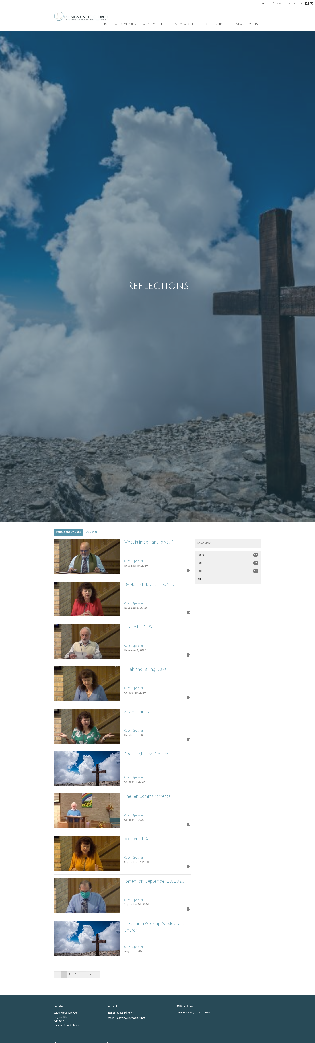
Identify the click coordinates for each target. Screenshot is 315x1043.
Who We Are (123, 24)
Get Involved (216, 24)
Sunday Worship (184, 24)
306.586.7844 (125, 1013)
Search (263, 3)
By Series (91, 532)
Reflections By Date (68, 532)
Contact (278, 3)
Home (104, 24)
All (199, 579)
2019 (227, 563)
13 (89, 974)
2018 (227, 571)
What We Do (152, 24)
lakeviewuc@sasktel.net (130, 1018)
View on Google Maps (67, 1026)
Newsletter (295, 3)
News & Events (247, 24)
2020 (227, 555)
